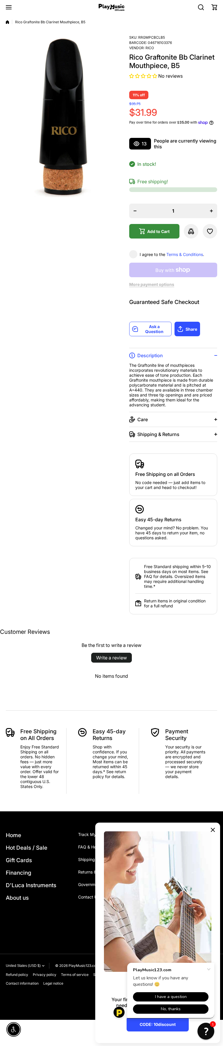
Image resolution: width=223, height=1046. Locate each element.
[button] (214, 7)
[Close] (213, 830)
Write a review (111, 658)
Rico (149, 48)
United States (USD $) (23, 966)
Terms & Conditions (184, 254)
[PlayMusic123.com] (111, 7)
